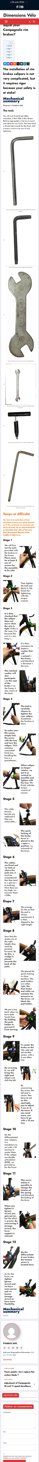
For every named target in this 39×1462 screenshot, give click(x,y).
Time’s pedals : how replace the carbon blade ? (19, 1373)
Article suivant (8, 1379)
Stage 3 (9, 55)
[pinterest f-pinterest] (22, 6)
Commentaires (7, 1412)
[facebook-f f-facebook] (17, 6)
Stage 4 (9, 57)
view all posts (7, 1359)
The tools (10, 46)
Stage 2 (9, 51)
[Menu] (6, 21)
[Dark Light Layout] (30, 21)
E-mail (4, 1443)
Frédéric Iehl (10, 1343)
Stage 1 (9, 49)
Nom (4, 1432)
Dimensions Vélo (19, 15)
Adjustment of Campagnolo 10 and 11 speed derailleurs (17, 1384)
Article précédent (9, 1368)
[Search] (34, 21)
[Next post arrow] (34, 1384)
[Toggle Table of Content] (9, 43)
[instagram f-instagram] (19, 6)
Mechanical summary (13, 100)
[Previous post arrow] (34, 1372)
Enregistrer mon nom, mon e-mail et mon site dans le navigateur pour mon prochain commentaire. (17, 1457)
